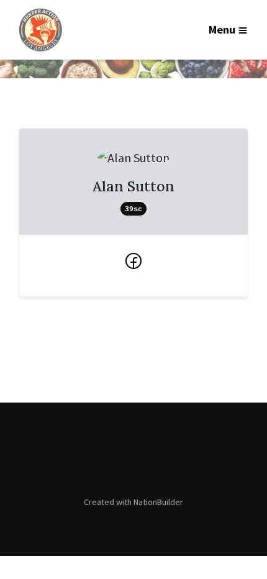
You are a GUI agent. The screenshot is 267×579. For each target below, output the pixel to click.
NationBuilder (158, 502)
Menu (222, 29)
